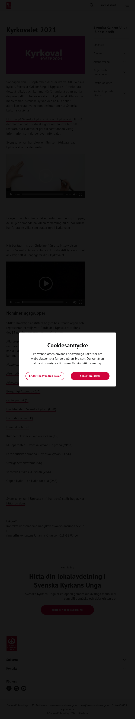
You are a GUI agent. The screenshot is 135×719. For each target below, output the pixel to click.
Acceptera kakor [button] (90, 376)
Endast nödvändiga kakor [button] (45, 376)
